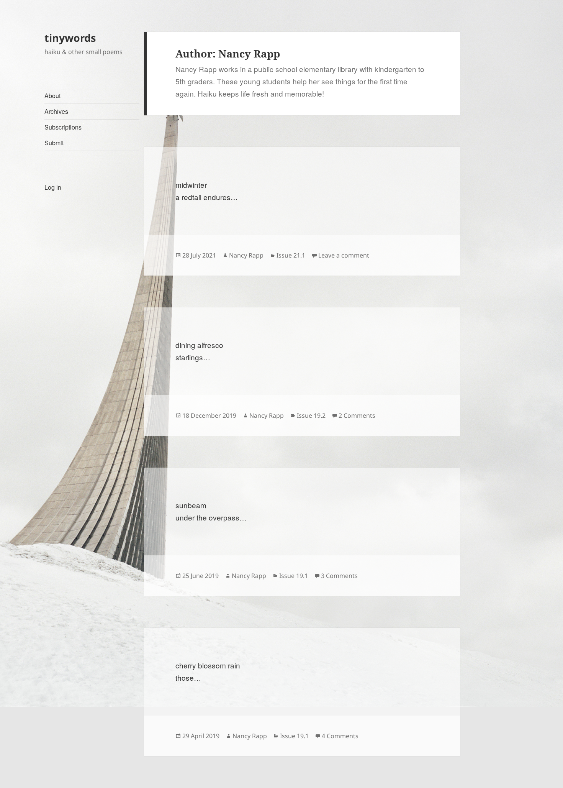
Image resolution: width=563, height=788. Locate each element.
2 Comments (357, 415)
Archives (56, 111)
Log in (52, 187)
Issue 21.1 (291, 255)
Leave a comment (343, 255)
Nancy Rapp (246, 255)
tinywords (70, 38)
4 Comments (340, 736)
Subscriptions (63, 127)
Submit (54, 142)
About (52, 95)
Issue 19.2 (311, 415)
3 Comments (339, 575)
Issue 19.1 (293, 575)
